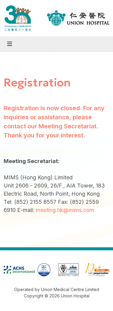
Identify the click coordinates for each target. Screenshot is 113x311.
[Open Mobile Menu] (9, 43)
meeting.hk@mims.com (65, 210)
